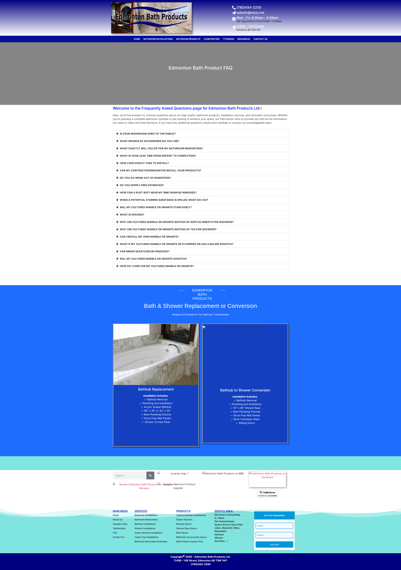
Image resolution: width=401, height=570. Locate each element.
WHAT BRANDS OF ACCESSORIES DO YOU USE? (149, 141)
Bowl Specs (182, 532)
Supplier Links (120, 524)
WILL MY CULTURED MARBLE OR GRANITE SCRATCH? (153, 258)
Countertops (212, 39)
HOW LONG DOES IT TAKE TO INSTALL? (144, 163)
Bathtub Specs (184, 524)
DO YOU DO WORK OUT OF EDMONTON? (145, 177)
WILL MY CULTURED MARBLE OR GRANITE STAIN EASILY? (156, 207)
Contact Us (260, 39)
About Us (117, 519)
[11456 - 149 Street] (234, 27)
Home (137, 39)
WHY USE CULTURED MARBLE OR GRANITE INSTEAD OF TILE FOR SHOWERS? (168, 229)
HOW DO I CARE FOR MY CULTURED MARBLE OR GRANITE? (157, 266)
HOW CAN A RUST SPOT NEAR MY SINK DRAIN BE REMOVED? (158, 192)
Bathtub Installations (145, 524)
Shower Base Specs (186, 528)
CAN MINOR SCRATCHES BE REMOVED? (144, 251)
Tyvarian (228, 39)
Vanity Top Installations (147, 537)
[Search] (150, 475)
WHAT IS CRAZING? (132, 214)
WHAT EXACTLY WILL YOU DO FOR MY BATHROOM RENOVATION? (161, 148)
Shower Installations (145, 528)
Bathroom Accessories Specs (191, 537)
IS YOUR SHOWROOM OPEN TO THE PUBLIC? (148, 133)
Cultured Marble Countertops (191, 515)
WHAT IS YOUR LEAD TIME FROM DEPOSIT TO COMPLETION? (158, 155)
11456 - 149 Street (250, 26)
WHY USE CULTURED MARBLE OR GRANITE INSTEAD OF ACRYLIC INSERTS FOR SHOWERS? (177, 221)
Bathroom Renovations (146, 519)
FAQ (115, 532)
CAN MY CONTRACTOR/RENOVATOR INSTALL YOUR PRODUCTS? (160, 170)
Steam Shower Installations (149, 532)
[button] (200, 133)
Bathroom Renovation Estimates (151, 541)
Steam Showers (184, 519)
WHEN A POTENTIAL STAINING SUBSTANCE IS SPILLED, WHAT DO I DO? (164, 199)
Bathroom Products (188, 39)
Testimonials (119, 528)
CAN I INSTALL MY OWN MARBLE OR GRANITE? (149, 236)
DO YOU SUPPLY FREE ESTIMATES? (142, 185)
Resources (243, 39)
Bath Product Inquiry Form (189, 541)
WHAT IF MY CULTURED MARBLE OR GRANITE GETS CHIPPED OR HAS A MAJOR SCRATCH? (176, 244)
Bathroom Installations (158, 39)
